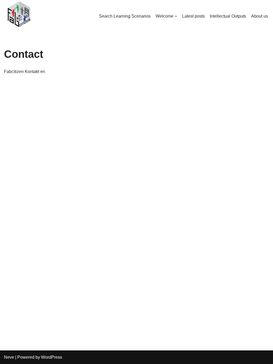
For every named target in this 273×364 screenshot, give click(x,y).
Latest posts (193, 16)
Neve (9, 357)
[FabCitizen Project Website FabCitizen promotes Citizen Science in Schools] (18, 15)
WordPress (51, 357)
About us (259, 16)
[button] (176, 16)
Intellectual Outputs (228, 16)
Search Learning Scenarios (125, 16)
